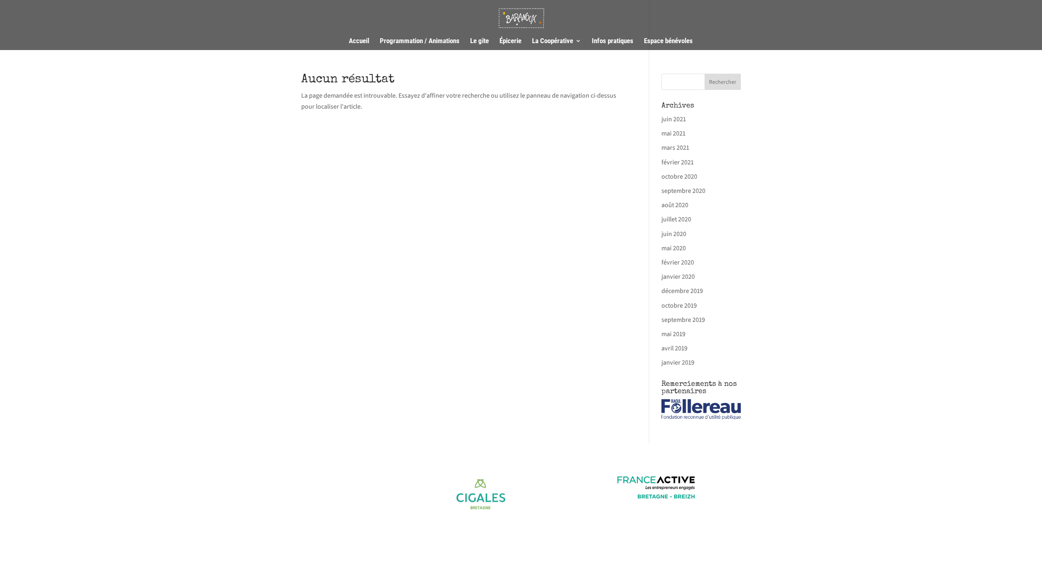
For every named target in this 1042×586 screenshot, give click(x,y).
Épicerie (510, 41)
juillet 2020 (676, 219)
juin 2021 (673, 119)
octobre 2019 (679, 305)
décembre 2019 (682, 290)
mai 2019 (673, 334)
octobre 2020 (679, 176)
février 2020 (677, 262)
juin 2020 (673, 234)
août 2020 (674, 205)
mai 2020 (673, 248)
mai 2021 (673, 133)
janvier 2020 (678, 276)
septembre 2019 (683, 319)
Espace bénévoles (668, 41)
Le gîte (479, 41)
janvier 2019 (677, 362)
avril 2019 (674, 348)
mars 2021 (675, 147)
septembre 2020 (683, 190)
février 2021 (677, 162)
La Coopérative (552, 41)
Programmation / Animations (420, 41)
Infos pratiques (612, 41)
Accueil (359, 41)
